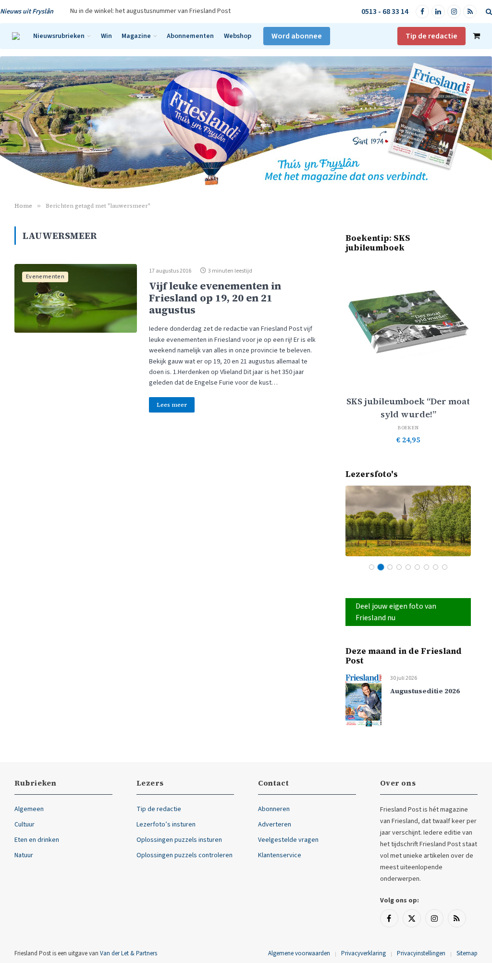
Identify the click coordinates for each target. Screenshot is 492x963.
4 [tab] (399, 567)
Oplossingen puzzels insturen (179, 840)
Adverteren (274, 824)
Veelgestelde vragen (288, 840)
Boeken (408, 428)
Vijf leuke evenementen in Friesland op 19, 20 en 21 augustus (215, 298)
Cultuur (24, 824)
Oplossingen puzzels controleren (184, 855)
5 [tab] (408, 567)
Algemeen (29, 809)
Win (106, 36)
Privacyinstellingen (421, 953)
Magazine (136, 36)
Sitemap (467, 953)
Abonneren (274, 809)
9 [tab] (444, 567)
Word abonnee (296, 36)
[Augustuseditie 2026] (363, 700)
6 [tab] (417, 567)
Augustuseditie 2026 (425, 691)
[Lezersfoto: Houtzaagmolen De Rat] (408, 521)
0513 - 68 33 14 (384, 11)
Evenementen (45, 277)
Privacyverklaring (363, 953)
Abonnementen (190, 36)
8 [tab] (435, 567)
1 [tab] (371, 567)
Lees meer (172, 405)
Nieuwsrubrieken (59, 36)
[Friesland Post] (16, 36)
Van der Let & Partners (128, 953)
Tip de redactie (431, 36)
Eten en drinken (36, 840)
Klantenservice (279, 855)
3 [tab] (389, 567)
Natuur (23, 855)
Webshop (237, 36)
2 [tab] (380, 567)
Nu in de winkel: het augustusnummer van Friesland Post (150, 11)
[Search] (488, 12)
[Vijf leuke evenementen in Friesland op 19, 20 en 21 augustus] (75, 298)
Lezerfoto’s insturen (166, 824)
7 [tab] (426, 567)
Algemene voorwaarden (299, 953)
